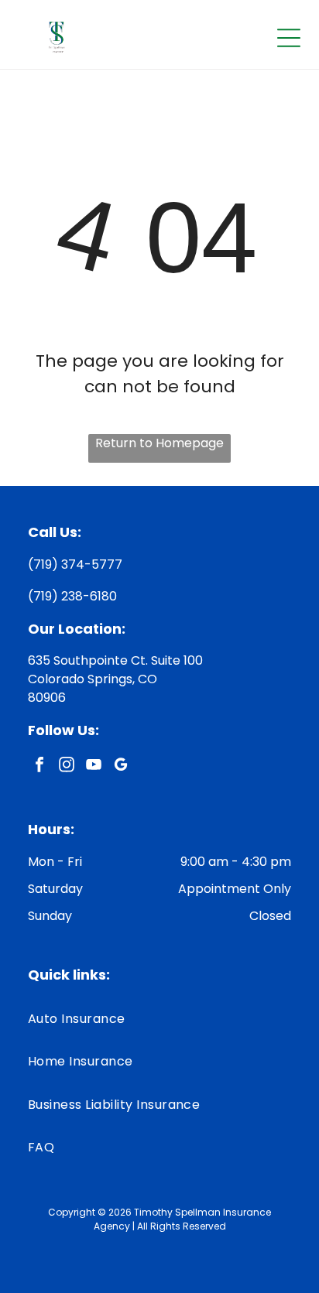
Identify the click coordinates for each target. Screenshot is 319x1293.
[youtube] (93, 766)
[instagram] (66, 766)
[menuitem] (159, 1018)
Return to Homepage (159, 443)
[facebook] (39, 766)
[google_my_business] (120, 766)
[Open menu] (288, 38)
